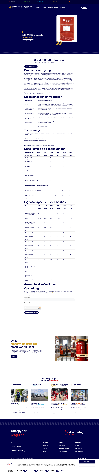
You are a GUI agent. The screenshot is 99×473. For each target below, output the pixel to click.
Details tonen (63, 470)
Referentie (55, 412)
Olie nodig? (86, 1)
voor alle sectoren (62, 404)
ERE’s (22, 410)
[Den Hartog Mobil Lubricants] (59, 388)
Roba (63, 412)
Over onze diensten (37, 409)
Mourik (42, 412)
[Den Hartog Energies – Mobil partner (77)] (39, 389)
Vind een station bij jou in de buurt (80, 409)
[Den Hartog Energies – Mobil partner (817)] (79, 389)
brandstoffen (37, 407)
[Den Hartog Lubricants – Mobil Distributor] (59, 384)
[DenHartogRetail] (76, 384)
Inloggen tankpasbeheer (78, 412)
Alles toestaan (87, 461)
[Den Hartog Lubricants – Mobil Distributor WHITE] (20, 5)
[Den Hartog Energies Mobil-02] (71, 336)
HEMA (39, 412)
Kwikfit (59, 412)
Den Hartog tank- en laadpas (79, 407)
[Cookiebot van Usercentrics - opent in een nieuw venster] (10, 471)
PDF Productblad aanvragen (31, 312)
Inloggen (81, 1)
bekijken (42, 407)
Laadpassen (22, 412)
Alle (34, 407)
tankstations (79, 403)
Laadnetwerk (15, 412)
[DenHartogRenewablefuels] (36, 384)
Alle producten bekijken (58, 409)
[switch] (36, 471)
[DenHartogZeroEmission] (16, 384)
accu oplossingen (19, 404)
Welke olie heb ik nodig (58, 407)
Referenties (35, 412)
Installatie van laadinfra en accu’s (20, 407)
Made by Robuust (30, 458)
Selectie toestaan (87, 464)
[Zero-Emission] (19, 389)
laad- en (12, 404)
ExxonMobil (51, 292)
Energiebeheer (16, 410)
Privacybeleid (37, 304)
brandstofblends (40, 404)
